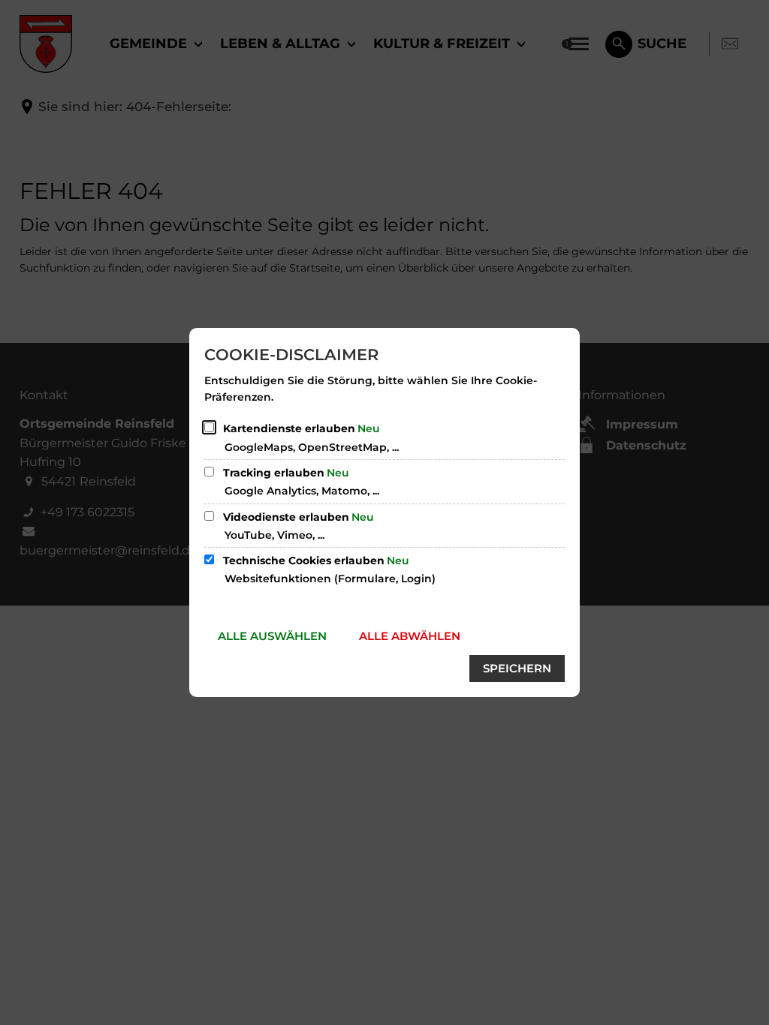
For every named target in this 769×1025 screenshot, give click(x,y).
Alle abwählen (409, 636)
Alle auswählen (272, 636)
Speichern (517, 668)
